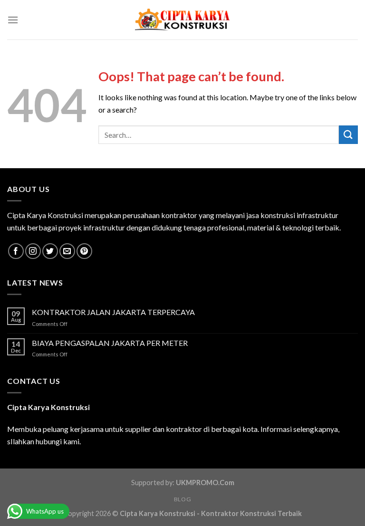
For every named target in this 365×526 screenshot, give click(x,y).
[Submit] (348, 134)
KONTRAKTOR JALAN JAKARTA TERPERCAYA (113, 311)
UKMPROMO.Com (205, 482)
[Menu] (13, 19)
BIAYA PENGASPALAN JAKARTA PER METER (110, 342)
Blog (182, 499)
